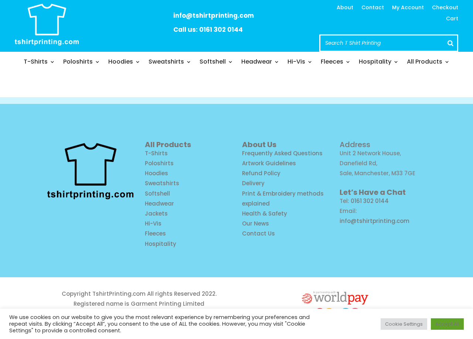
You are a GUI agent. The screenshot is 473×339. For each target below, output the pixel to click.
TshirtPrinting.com (119, 294)
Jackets (156, 213)
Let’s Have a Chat (373, 192)
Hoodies (120, 62)
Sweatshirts (166, 62)
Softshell (213, 62)
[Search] (450, 43)
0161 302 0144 (370, 201)
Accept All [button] (447, 324)
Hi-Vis (296, 62)
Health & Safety (264, 213)
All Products (424, 62)
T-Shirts (36, 62)
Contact (372, 8)
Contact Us (258, 233)
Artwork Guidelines (269, 163)
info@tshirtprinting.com (213, 15)
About (345, 8)
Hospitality (375, 62)
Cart (452, 19)
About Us (259, 144)
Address (355, 144)
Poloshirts (78, 62)
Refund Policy (261, 173)
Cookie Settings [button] (404, 324)
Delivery (253, 183)
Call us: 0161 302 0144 (208, 29)
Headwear (256, 62)
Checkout (445, 8)
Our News (255, 223)
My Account (408, 8)
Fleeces (332, 62)
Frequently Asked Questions (282, 153)
